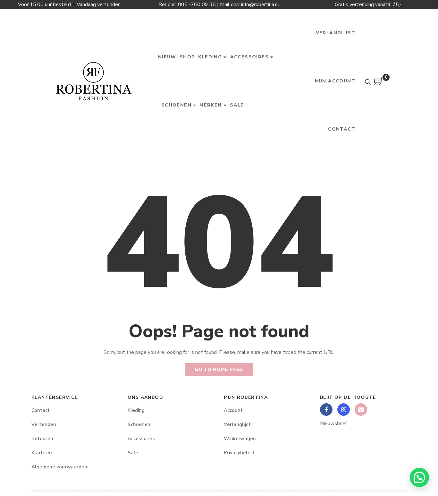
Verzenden (43, 424)
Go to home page (219, 369)
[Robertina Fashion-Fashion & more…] (93, 81)
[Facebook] (326, 409)
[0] (378, 83)
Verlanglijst (237, 424)
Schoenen (139, 424)
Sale (133, 452)
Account (233, 410)
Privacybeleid (239, 452)
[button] (419, 477)
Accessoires (141, 438)
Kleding (136, 410)
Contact (40, 410)
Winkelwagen (240, 438)
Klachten (41, 452)
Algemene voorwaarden (59, 467)
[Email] (361, 409)
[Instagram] (343, 409)
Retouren (42, 438)
